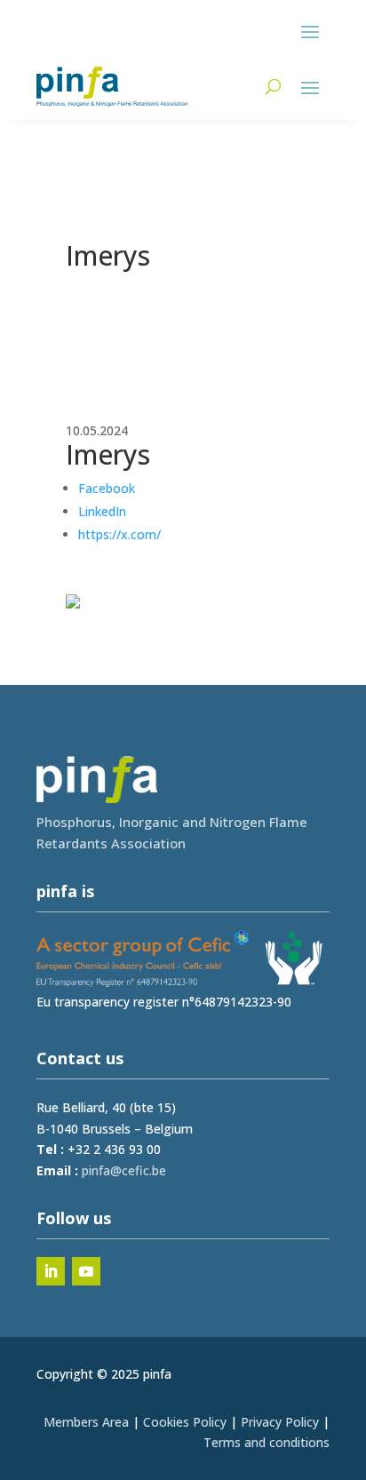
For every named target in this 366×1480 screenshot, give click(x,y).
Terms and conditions (266, 1442)
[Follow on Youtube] (86, 1271)
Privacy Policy (280, 1421)
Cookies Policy (185, 1421)
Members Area (86, 1421)
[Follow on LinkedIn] (50, 1271)
